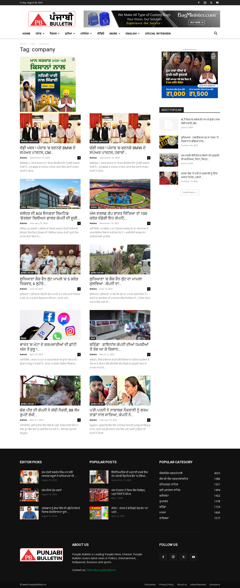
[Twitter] (211, 2)
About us (182, 584)
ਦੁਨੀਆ (68, 33)
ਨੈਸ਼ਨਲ (53, 33)
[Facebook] (199, 2)
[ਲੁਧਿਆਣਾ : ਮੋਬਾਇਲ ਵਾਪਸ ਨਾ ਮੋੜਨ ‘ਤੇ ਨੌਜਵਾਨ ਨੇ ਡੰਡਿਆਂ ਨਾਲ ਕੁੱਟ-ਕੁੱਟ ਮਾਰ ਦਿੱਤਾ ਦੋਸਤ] (168, 142)
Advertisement (198, 584)
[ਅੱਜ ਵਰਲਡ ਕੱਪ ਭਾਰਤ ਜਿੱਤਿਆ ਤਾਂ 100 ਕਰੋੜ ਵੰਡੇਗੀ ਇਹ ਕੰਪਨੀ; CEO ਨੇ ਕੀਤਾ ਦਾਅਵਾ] (120, 194)
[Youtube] (217, 2)
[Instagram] (205, 2)
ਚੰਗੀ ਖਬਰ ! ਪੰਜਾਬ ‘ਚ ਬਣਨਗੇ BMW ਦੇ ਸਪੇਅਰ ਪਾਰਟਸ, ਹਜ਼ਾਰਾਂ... (118, 150)
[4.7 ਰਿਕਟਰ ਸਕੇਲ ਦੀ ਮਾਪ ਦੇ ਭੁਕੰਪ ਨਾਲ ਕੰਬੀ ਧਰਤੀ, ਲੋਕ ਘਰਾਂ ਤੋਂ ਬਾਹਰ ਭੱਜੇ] (168, 124)
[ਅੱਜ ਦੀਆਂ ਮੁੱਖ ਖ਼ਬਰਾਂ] (29, 494)
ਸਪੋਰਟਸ (94, 207)
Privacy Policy (166, 584)
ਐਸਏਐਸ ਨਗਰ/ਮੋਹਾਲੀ (29, 141)
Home (26, 33)
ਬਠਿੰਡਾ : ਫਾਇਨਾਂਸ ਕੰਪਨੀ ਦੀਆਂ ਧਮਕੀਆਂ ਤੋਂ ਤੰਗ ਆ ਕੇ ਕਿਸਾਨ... (119, 347)
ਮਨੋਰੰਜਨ (84, 33)
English (131, 33)
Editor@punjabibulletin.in (101, 570)
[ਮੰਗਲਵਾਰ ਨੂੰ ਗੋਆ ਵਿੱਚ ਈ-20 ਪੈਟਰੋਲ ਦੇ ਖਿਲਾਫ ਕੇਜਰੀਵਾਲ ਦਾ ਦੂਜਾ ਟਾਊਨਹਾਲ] (29, 512)
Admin (23, 157)
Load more (188, 192)
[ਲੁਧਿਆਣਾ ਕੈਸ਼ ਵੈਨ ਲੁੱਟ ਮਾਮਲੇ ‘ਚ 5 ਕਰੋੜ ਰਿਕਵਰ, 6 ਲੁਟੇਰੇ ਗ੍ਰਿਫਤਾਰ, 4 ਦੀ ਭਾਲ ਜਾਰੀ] (50, 259)
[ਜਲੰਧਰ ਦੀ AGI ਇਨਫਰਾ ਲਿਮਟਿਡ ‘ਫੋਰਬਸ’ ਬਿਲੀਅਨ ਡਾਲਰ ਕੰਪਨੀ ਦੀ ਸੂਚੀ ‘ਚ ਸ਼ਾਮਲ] (50, 194)
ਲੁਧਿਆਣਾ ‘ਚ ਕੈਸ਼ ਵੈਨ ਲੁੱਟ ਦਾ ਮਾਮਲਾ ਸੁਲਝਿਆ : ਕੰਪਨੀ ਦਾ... (116, 281)
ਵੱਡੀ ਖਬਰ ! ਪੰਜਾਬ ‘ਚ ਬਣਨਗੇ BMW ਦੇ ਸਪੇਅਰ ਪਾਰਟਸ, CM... (48, 150)
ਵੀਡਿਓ (100, 33)
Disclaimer (150, 584)
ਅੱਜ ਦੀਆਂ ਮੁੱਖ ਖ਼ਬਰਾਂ (52, 490)
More (113, 33)
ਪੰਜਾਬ (38, 33)
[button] (215, 34)
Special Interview (158, 33)
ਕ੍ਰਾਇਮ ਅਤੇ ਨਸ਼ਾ (27, 272)
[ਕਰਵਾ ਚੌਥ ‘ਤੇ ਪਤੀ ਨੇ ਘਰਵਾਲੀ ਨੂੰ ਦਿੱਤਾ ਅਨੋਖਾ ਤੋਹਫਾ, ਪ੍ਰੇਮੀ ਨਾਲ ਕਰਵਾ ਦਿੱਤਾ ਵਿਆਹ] (168, 178)
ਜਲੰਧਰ (23, 207)
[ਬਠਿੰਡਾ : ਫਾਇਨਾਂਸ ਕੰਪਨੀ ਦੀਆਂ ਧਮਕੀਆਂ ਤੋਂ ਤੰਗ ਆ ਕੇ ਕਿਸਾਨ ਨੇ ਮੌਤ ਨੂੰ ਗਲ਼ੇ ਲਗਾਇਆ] (120, 325)
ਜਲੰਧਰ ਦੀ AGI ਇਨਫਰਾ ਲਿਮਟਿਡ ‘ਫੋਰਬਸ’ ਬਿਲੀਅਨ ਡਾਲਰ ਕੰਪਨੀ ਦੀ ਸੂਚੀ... (50, 215)
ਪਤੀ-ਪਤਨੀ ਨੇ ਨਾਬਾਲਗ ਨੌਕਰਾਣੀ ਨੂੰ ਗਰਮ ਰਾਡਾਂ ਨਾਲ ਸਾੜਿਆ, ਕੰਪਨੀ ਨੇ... (119, 412)
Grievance (214, 584)
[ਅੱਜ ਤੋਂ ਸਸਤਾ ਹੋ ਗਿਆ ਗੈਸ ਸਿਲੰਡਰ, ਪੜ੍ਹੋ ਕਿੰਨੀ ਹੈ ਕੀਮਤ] (99, 494)
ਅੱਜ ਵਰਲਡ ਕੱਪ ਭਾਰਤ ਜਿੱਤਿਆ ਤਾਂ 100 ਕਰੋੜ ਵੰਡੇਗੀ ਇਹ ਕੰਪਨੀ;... (118, 215)
